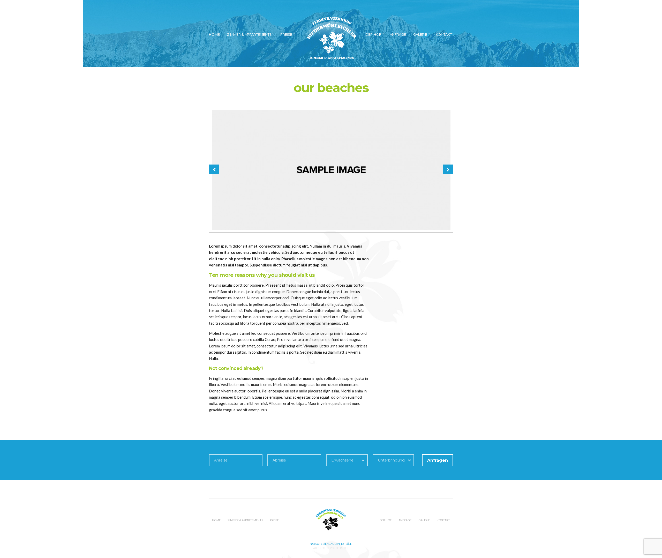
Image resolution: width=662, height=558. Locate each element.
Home (214, 34)
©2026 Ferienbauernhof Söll (331, 543)
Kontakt (444, 34)
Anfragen (437, 460)
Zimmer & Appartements (249, 34)
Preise (286, 34)
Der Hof (373, 34)
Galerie (420, 34)
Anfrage (398, 34)
